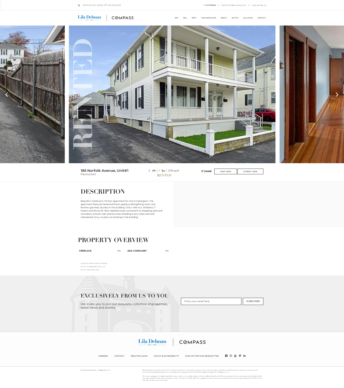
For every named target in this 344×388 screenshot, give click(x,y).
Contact (261, 18)
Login (254, 5)
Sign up (263, 5)
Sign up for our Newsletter (202, 356)
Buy (176, 18)
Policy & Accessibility (166, 356)
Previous (6, 94)
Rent (194, 18)
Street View (250, 171)
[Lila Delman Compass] (109, 18)
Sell (185, 18)
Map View (225, 171)
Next (337, 94)
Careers (103, 356)
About (224, 18)
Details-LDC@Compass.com (233, 5)
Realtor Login (139, 356)
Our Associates (208, 18)
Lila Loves (248, 18)
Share (207, 171)
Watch (235, 18)
